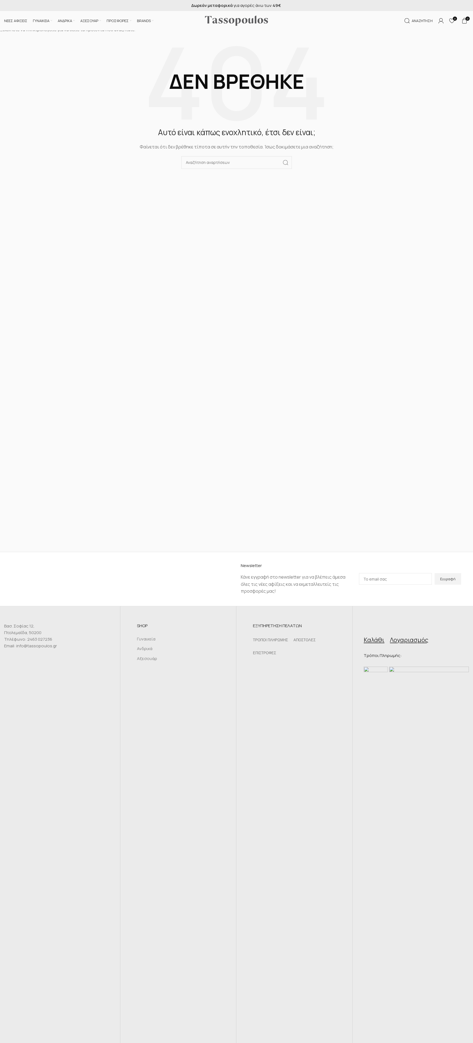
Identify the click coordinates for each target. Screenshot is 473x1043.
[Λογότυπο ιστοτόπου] (236, 20)
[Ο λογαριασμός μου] (440, 20)
